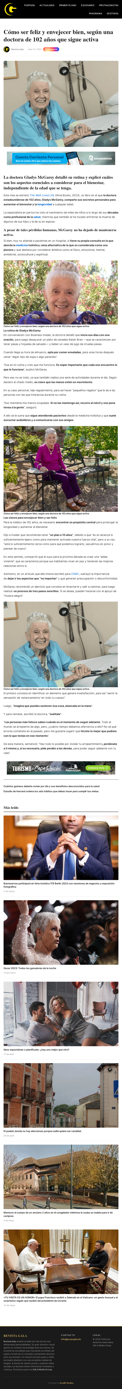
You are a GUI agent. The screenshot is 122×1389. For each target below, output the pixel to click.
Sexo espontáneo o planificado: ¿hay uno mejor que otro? (36, 1049)
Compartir (52, 49)
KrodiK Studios (66, 1383)
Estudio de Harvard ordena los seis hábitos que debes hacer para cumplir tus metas (51, 791)
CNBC (75, 573)
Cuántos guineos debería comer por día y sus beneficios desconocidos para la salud (52, 786)
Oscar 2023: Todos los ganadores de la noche (30, 968)
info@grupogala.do (71, 1339)
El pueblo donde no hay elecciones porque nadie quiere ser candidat (42, 1131)
